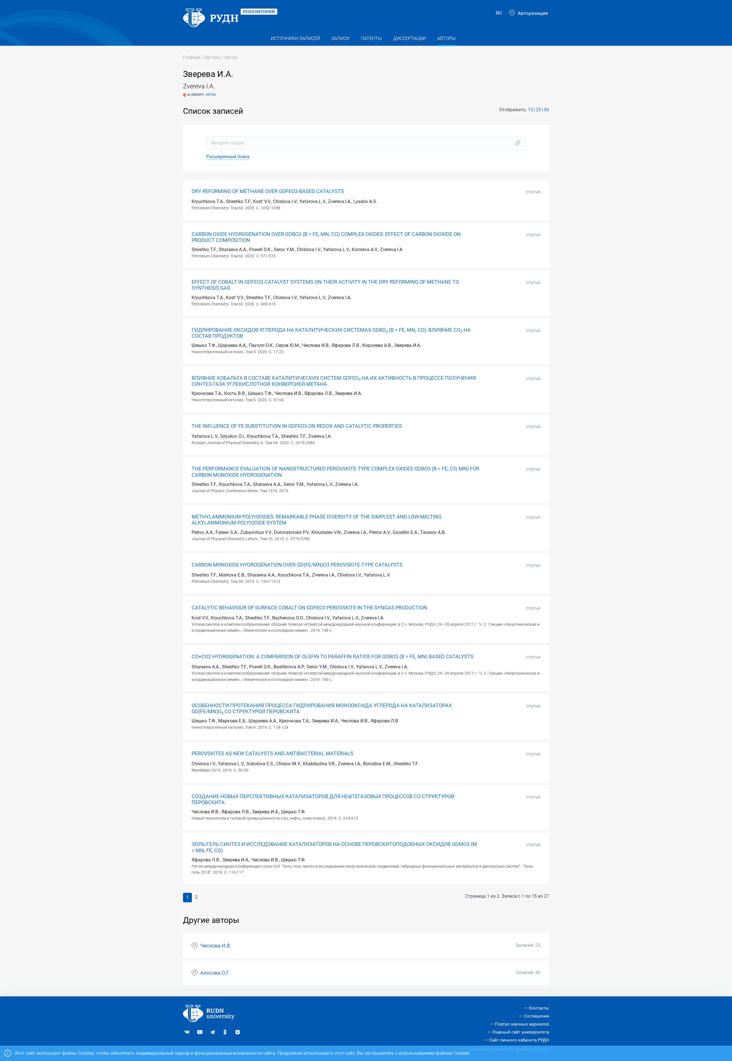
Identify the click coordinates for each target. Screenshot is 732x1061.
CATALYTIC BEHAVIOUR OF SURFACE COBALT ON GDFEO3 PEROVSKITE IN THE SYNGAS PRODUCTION (309, 608)
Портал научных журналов (522, 1024)
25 (538, 109)
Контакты (539, 1008)
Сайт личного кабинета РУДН (519, 1040)
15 (530, 109)
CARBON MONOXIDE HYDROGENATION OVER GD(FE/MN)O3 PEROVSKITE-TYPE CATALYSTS (297, 565)
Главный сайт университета (520, 1032)
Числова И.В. (215, 946)
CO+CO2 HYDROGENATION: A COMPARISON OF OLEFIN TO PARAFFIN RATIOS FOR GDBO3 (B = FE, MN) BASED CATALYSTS (333, 656)
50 (546, 109)
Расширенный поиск (228, 156)
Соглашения (536, 1016)
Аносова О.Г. (215, 973)
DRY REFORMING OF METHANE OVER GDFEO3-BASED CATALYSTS (268, 191)
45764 (211, 94)
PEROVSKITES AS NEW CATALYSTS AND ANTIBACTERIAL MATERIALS (272, 753)
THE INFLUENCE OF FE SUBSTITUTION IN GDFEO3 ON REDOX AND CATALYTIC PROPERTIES (297, 426)
